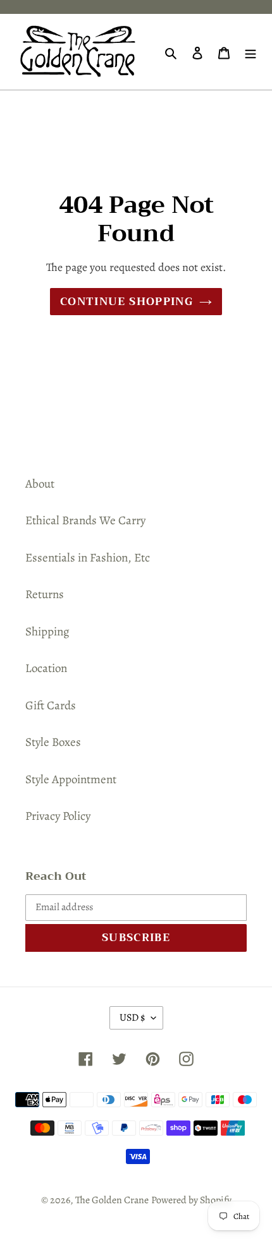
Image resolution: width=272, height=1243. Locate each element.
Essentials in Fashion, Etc (87, 557)
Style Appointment (70, 779)
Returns (44, 594)
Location (46, 668)
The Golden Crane (112, 1200)
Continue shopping (126, 301)
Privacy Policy (57, 816)
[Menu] (250, 52)
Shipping (47, 631)
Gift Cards (50, 705)
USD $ (132, 1017)
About (39, 484)
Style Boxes (53, 742)
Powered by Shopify (191, 1200)
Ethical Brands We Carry (85, 520)
